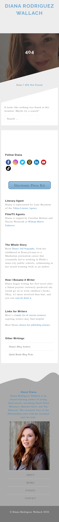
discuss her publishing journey (34, 324)
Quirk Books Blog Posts (21, 354)
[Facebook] (8, 161)
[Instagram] (15, 161)
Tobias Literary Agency (25, 208)
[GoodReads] (29, 161)
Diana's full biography (23, 248)
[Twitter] (22, 161)
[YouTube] (43, 161)
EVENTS (30, 490)
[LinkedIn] (36, 161)
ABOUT (30, 474)
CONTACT (30, 498)
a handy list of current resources (30, 315)
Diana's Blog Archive (19, 346)
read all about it (23, 297)
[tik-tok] (8, 168)
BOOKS (30, 482)
